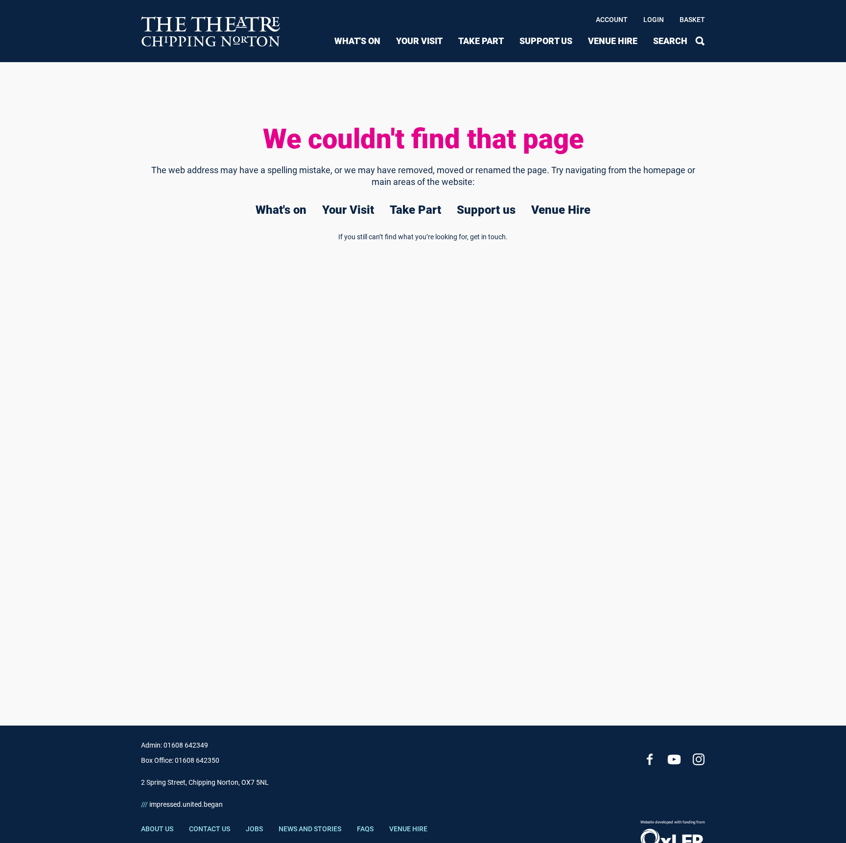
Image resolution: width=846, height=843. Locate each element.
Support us (545, 41)
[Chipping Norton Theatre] (211, 31)
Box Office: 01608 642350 (180, 760)
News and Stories (310, 829)
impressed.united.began (182, 804)
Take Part (481, 41)
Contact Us (209, 829)
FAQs (365, 829)
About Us (157, 829)
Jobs (254, 829)
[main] (423, 378)
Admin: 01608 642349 (174, 745)
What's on (357, 41)
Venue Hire (612, 41)
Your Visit (419, 41)
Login (653, 19)
